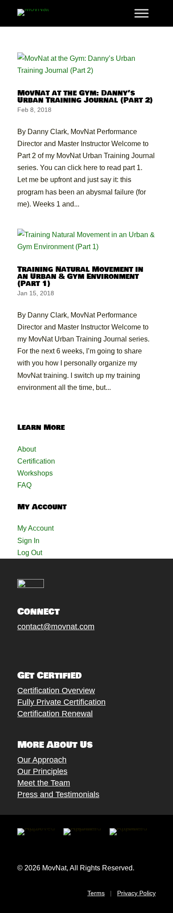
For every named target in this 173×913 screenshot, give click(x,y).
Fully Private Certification (61, 702)
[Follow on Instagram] (49, 647)
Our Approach (42, 759)
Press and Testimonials (58, 794)
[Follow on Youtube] (66, 647)
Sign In (28, 540)
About (26, 449)
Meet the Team (43, 782)
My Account (35, 528)
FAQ (24, 485)
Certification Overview (56, 690)
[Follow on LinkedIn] (84, 647)
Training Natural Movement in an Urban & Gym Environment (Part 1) (80, 276)
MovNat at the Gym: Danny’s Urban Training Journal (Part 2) (85, 96)
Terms (96, 893)
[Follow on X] (31, 647)
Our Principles (42, 771)
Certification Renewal (55, 713)
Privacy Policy (136, 893)
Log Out (29, 552)
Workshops (35, 473)
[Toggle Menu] (141, 13)
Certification (36, 461)
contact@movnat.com (55, 626)
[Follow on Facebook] (13, 647)
